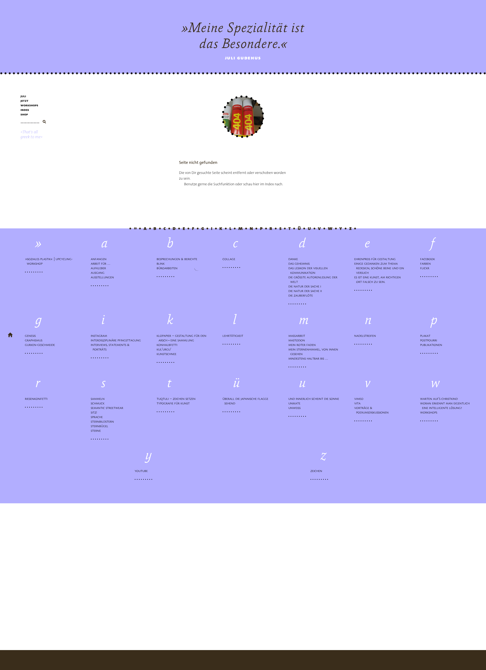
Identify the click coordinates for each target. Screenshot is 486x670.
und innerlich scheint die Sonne (314, 399)
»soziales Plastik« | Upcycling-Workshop (50, 261)
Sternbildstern (103, 422)
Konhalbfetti (168, 345)
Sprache (98, 417)
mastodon (297, 340)
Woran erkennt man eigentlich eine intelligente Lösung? (446, 405)
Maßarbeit (297, 336)
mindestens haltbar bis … (309, 359)
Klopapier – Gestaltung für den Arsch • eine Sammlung (182, 338)
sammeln (99, 399)
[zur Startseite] (10, 335)
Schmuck (98, 403)
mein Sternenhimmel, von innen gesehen (314, 351)
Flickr (425, 268)
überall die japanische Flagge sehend (246, 401)
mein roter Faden (303, 345)
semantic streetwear (108, 408)
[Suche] (44, 122)
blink (162, 264)
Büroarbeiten (168, 268)
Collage (229, 259)
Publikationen (432, 345)
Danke (294, 259)
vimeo (359, 399)
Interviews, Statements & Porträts (111, 347)
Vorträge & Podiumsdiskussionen (372, 410)
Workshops (429, 412)
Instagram (100, 336)
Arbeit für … (101, 264)
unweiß (295, 408)
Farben (426, 264)
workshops (29, 105)
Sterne (97, 431)
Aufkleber (99, 268)
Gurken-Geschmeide (41, 345)
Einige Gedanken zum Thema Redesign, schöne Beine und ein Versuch (380, 268)
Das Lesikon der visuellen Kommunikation (309, 270)
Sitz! (95, 412)
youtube (142, 471)
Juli (23, 96)
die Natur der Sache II (306, 291)
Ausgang (98, 273)
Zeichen (317, 471)
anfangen (100, 259)
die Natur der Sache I (305, 286)
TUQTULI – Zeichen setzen (177, 399)
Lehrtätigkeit (233, 336)
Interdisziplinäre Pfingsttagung (117, 340)
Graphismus (34, 340)
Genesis (31, 336)
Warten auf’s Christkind (440, 399)
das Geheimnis (300, 264)
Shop (24, 114)
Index (25, 110)
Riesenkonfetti (37, 399)
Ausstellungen (103, 277)
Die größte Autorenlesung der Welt (313, 279)
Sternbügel (100, 426)
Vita (358, 403)
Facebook (428, 259)
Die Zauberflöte (301, 296)
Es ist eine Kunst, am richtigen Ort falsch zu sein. (378, 279)
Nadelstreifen (366, 336)
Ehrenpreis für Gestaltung (376, 259)
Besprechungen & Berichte (178, 259)
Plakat (426, 336)
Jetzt (24, 101)
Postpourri (429, 340)
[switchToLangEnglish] (32, 134)
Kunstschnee (167, 354)
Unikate (295, 403)
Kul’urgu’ (165, 349)
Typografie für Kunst (174, 403)
